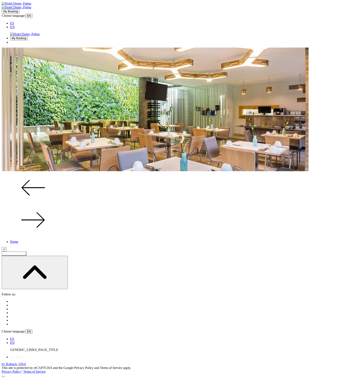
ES (12, 23)
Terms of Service (34, 371)
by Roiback (10, 364)
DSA (22, 364)
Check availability (14, 253)
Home (14, 241)
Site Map (16, 357)
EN (29, 15)
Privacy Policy (11, 371)
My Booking (10, 11)
